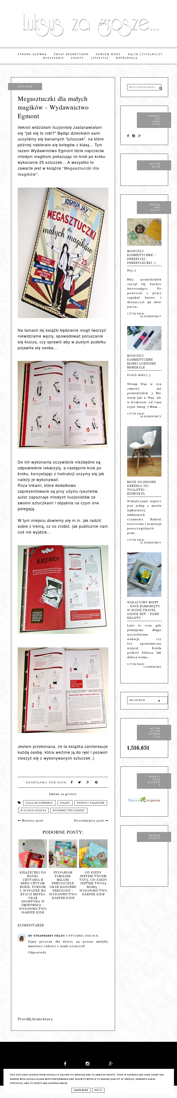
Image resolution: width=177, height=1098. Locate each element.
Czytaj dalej (135, 313)
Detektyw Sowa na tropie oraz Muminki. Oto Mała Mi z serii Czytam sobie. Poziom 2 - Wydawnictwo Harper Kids (60, 886)
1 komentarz (152, 667)
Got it (98, 1090)
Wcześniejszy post (89, 820)
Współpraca (127, 57)
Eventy (77, 57)
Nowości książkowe (91, 803)
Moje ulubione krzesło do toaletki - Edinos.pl (141, 488)
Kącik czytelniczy (145, 54)
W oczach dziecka (33, 810)
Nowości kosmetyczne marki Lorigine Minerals (141, 361)
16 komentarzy (150, 316)
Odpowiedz (37, 952)
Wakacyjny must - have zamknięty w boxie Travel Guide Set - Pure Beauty (143, 610)
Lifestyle (100, 57)
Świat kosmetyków (71, 54)
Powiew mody (108, 54)
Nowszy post (32, 820)
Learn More (81, 1090)
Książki (65, 803)
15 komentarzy (150, 542)
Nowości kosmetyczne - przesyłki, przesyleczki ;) (141, 257)
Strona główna (32, 54)
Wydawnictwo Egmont (69, 810)
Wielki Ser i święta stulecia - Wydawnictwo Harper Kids (30, 879)
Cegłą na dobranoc (39, 803)
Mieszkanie (53, 57)
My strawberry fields (46, 935)
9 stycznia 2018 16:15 (82, 935)
